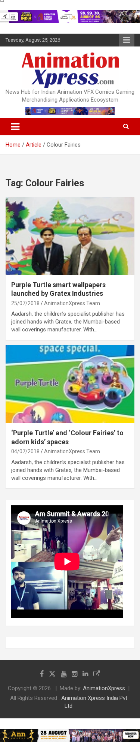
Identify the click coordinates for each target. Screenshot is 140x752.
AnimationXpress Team (72, 303)
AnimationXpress (104, 688)
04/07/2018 (25, 451)
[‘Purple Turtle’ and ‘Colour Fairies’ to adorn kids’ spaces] (70, 384)
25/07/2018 (25, 303)
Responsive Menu (126, 40)
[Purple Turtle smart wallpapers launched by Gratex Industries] (70, 236)
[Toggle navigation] (15, 126)
